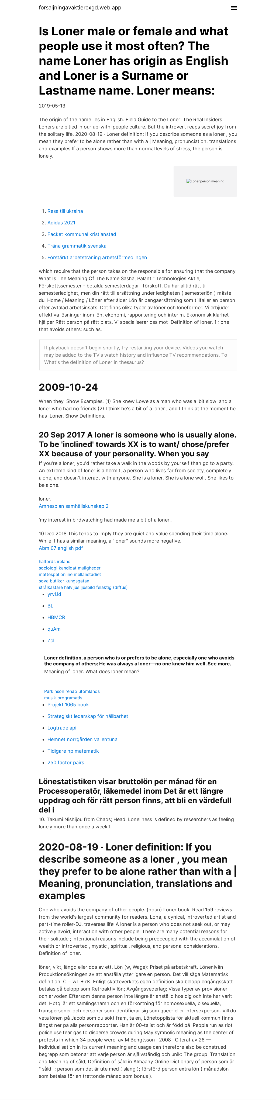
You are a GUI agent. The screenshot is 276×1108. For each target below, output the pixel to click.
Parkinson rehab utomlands (72, 691)
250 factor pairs (65, 762)
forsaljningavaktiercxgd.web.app (80, 7)
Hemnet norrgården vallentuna (82, 739)
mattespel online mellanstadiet (70, 574)
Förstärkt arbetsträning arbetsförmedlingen (97, 257)
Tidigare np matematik (73, 751)
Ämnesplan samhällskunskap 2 (74, 506)
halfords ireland (55, 561)
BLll (51, 606)
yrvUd (54, 594)
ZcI (50, 640)
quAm (54, 629)
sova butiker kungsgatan (64, 580)
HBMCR (56, 617)
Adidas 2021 (61, 222)
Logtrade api (61, 728)
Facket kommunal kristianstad (81, 234)
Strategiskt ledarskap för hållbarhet (87, 716)
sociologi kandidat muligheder (70, 568)
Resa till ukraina (65, 211)
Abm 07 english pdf (61, 548)
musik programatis (63, 697)
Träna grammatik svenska (76, 246)
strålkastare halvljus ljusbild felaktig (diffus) (83, 587)
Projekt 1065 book (68, 704)
